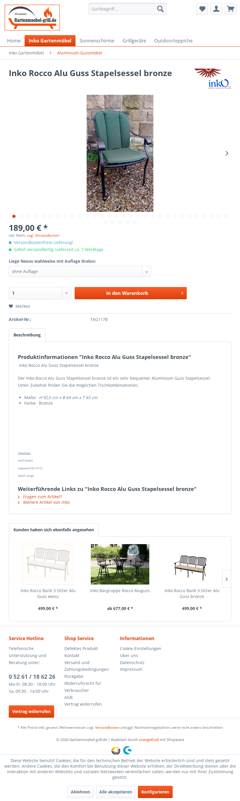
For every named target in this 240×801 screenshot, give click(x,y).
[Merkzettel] (202, 9)
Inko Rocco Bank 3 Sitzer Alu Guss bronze (192, 593)
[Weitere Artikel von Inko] (212, 78)
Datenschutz (132, 662)
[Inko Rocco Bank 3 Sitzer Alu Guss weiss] (48, 564)
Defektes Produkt (81, 648)
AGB (68, 697)
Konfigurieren (155, 792)
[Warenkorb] (230, 9)
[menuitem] (128, 9)
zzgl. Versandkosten (43, 235)
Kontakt (71, 655)
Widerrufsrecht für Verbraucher (82, 686)
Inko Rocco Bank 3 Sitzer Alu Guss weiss (48, 593)
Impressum (131, 669)
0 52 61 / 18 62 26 (32, 676)
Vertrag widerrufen (31, 711)
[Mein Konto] (216, 9)
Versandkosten (107, 727)
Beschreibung (27, 335)
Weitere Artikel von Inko (46, 502)
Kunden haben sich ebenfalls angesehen (53, 529)
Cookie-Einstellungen (140, 648)
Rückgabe (73, 676)
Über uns (129, 655)
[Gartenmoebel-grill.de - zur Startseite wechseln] (32, 17)
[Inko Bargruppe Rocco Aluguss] (120, 564)
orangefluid (149, 739)
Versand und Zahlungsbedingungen (86, 666)
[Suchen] (160, 9)
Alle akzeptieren (115, 792)
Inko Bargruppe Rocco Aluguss (120, 590)
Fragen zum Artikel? (42, 496)
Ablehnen (80, 792)
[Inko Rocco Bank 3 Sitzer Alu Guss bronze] (192, 564)
